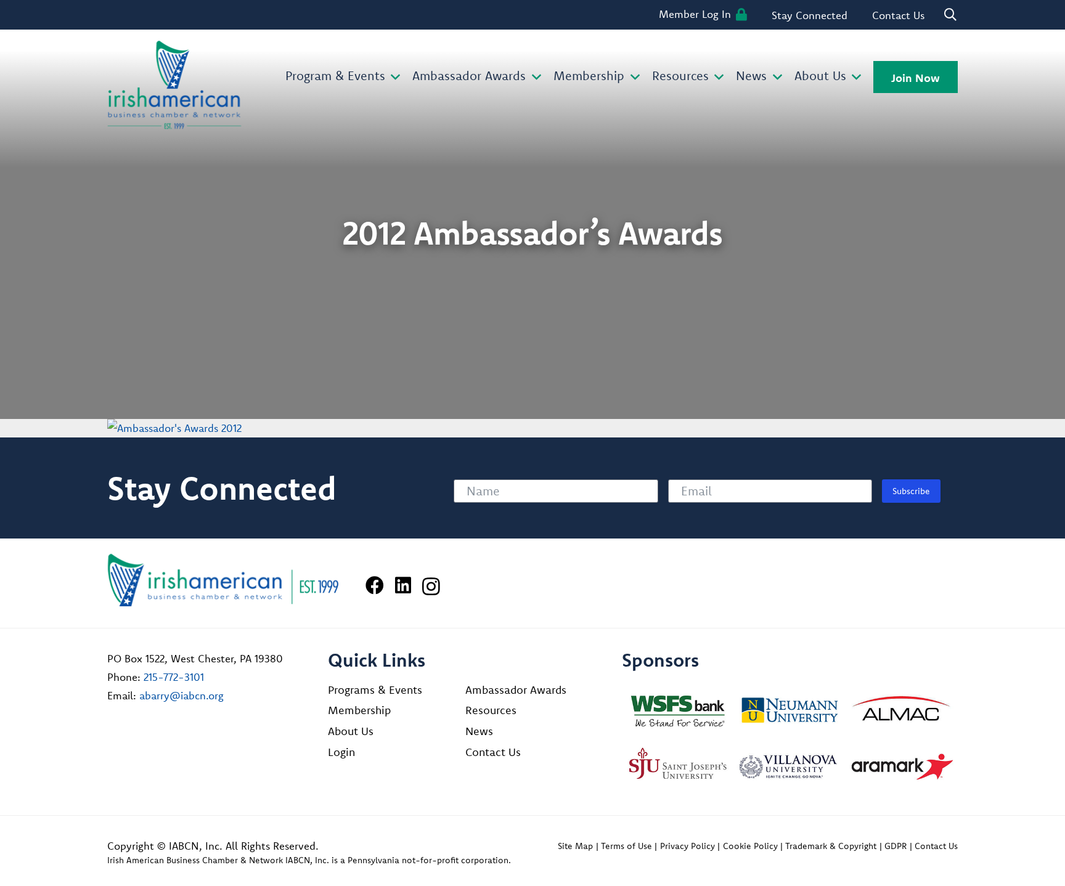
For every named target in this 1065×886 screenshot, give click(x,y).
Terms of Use (626, 845)
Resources (490, 710)
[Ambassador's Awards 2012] (174, 427)
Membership (359, 710)
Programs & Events (375, 690)
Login (341, 752)
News (479, 731)
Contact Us (493, 752)
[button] (393, 77)
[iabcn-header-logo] (174, 85)
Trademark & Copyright (830, 845)
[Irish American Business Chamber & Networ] (223, 580)
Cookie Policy (750, 845)
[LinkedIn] (403, 585)
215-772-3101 (174, 676)
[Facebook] (374, 585)
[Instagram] (431, 586)
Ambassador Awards (515, 690)
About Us (350, 731)
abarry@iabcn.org (181, 695)
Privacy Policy (687, 845)
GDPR (895, 845)
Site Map (575, 845)
